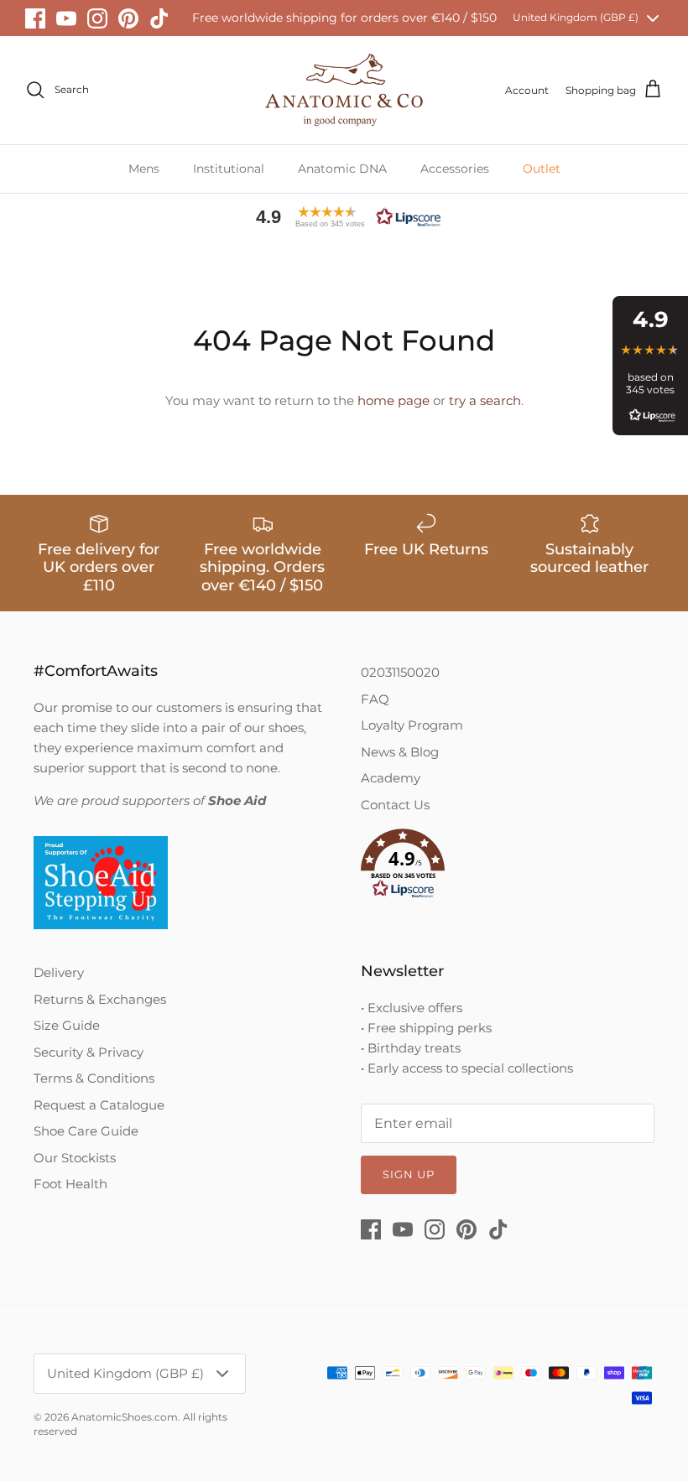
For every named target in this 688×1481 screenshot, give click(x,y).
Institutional (228, 168)
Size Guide (67, 1025)
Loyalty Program (412, 725)
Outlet (541, 168)
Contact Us (395, 805)
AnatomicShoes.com (124, 1417)
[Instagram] (97, 18)
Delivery (59, 972)
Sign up (409, 1174)
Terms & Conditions (94, 1078)
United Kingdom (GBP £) (575, 17)
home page (393, 400)
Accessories (454, 168)
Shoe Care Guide (86, 1131)
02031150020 (400, 672)
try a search (485, 400)
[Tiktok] (159, 18)
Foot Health (70, 1184)
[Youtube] (66, 18)
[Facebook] (35, 18)
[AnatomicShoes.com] (344, 90)
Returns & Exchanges (100, 999)
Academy (390, 778)
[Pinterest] (128, 18)
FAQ (375, 699)
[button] (344, 216)
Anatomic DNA (342, 168)
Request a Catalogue (99, 1105)
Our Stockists (75, 1158)
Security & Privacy (88, 1052)
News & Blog (400, 752)
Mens (143, 168)
